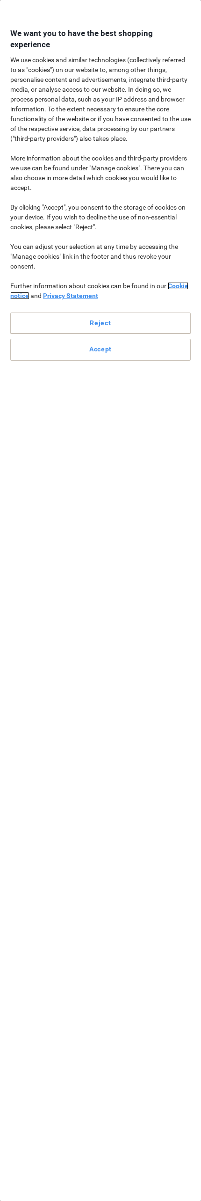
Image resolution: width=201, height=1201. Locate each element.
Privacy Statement (70, 295)
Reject (100, 323)
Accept (100, 349)
